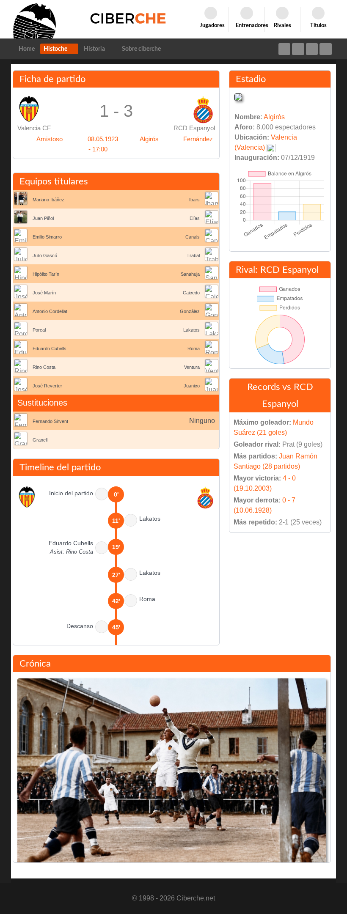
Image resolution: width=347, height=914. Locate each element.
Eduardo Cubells (49, 348)
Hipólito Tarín (46, 274)
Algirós (149, 139)
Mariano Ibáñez (48, 199)
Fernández (198, 139)
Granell (40, 439)
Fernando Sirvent (50, 421)
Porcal (39, 329)
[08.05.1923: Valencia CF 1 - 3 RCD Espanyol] (171, 779)
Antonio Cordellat (50, 311)
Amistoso (49, 139)
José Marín (44, 292)
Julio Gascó (45, 255)
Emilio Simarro (47, 236)
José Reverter (47, 385)
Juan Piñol (43, 218)
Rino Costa (44, 367)
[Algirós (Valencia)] (238, 96)
